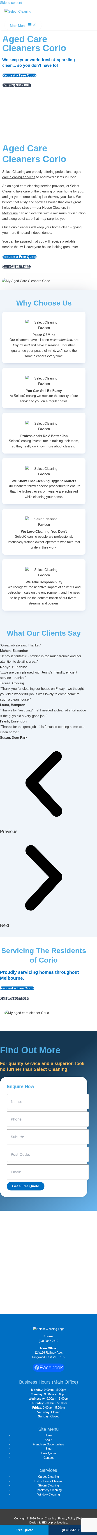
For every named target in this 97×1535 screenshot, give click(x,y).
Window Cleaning (48, 1494)
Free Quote (48, 1453)
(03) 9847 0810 (48, 1341)
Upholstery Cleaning (48, 1490)
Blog (48, 1448)
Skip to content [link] (11, 3)
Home (48, 1435)
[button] (43, 787)
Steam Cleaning (48, 1485)
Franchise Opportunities (48, 1444)
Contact (49, 1457)
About (48, 1440)
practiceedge (59, 1522)
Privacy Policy (66, 1518)
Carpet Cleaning (48, 1476)
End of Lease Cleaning (48, 1481)
